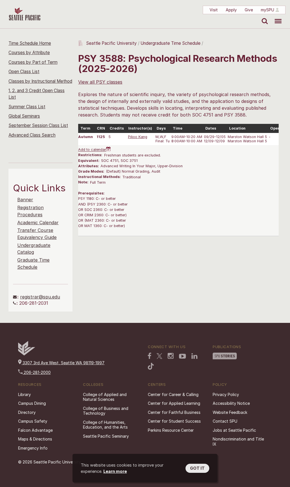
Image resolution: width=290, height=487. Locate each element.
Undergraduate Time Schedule (170, 43)
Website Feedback (230, 412)
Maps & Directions (35, 439)
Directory (27, 412)
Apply (231, 9)
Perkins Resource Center (171, 430)
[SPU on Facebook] (149, 356)
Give (249, 9)
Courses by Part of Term (32, 62)
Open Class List (23, 71)
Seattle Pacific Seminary (106, 436)
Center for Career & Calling (173, 394)
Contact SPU (225, 421)
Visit (214, 9)
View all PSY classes (100, 82)
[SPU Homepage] (26, 354)
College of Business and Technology (105, 411)
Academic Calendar (38, 222)
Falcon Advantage (35, 430)
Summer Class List (26, 106)
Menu (276, 17)
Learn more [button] (115, 471)
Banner (25, 199)
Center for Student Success (174, 421)
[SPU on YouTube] (182, 356)
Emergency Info (33, 448)
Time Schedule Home (29, 43)
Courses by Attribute (29, 52)
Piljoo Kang (137, 137)
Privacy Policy (226, 394)
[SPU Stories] (225, 356)
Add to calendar (92, 150)
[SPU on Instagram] (171, 356)
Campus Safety (32, 421)
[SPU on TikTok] (151, 366)
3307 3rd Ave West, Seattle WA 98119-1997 (63, 362)
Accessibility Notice (231, 403)
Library (24, 394)
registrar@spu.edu (40, 297)
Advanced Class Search (32, 135)
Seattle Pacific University (111, 43)
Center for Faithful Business (174, 412)
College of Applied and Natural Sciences (105, 397)
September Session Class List (38, 125)
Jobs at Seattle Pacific (234, 430)
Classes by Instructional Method (40, 81)
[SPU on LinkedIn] (194, 356)
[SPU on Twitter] (159, 356)
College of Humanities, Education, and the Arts (105, 425)
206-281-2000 (37, 372)
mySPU (267, 9)
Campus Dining (32, 403)
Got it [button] (197, 468)
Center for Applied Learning (174, 403)
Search (263, 17)
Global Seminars (24, 116)
